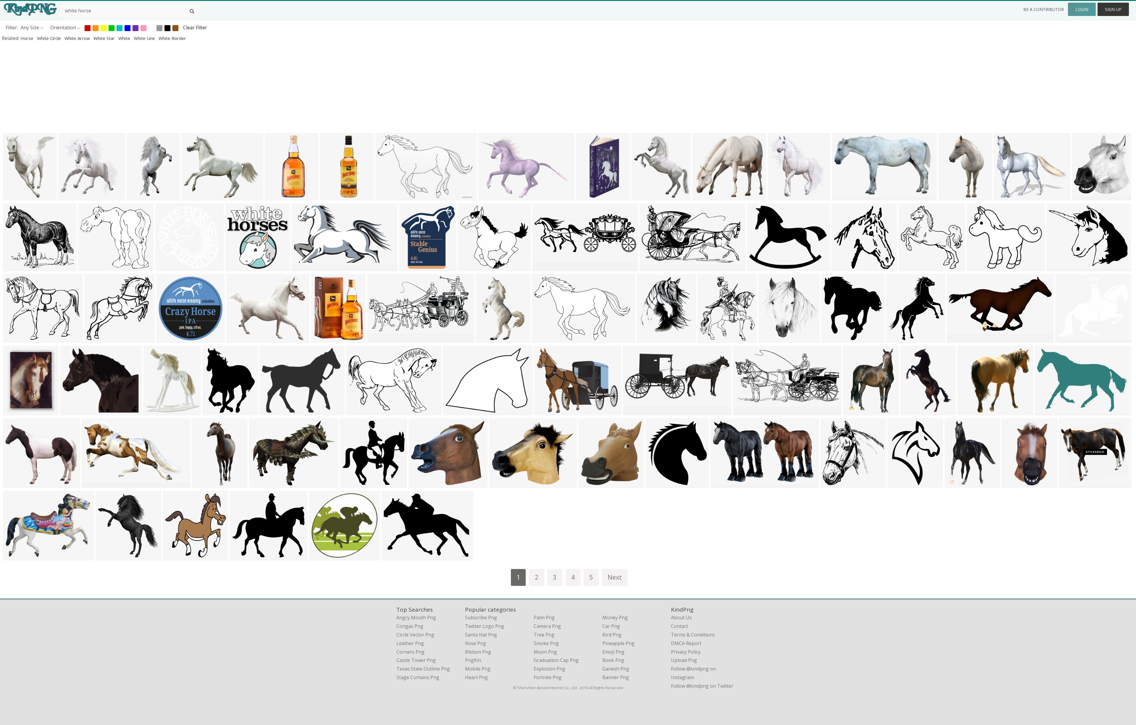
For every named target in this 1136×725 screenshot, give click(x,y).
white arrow (77, 38)
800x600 (843, 196)
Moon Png (545, 652)
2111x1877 (238, 267)
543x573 (589, 484)
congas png (409, 626)
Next (615, 577)
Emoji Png (613, 652)
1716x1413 (239, 339)
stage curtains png (417, 677)
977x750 (1057, 267)
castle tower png (416, 660)
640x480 (392, 556)
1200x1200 (278, 196)
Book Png (613, 660)
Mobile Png (477, 668)
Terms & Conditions (693, 634)
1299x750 (652, 267)
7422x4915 (545, 339)
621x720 (709, 339)
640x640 (1013, 484)
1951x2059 (176, 556)
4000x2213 (380, 339)
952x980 (351, 484)
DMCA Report (686, 643)
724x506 (1045, 411)
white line (145, 38)
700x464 (386, 196)
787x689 (420, 484)
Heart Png (476, 677)
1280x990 (455, 411)
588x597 (909, 267)
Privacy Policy (686, 652)
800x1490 (204, 484)
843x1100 (15, 411)
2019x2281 (644, 196)
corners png (410, 652)
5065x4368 (979, 267)
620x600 (703, 196)
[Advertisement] (177, 87)
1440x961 (15, 196)
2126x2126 (412, 267)
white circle (49, 38)
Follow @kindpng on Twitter (702, 686)
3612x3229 (16, 484)
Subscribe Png (481, 617)
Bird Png (612, 634)
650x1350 (332, 196)
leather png (410, 643)
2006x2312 (899, 339)
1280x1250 (322, 556)
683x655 (69, 196)
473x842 (949, 196)
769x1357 (138, 196)
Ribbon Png (478, 652)
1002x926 (1071, 484)
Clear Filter (195, 27)
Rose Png (475, 643)
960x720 (489, 196)
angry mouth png (416, 617)
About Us (681, 617)
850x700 (193, 196)
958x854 (89, 267)
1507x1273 (73, 411)
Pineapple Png (618, 643)
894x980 (656, 484)
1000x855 (15, 339)
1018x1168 (650, 339)
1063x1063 (169, 339)
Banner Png (615, 677)
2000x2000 (243, 556)
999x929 (469, 267)
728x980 (898, 484)
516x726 (956, 484)
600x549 (14, 267)
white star (104, 38)
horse (27, 38)
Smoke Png (546, 643)
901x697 (260, 484)
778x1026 (488, 339)
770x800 (843, 267)
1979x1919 (97, 339)
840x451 (958, 339)
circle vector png (415, 634)
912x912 (500, 484)
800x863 (832, 339)
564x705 (769, 339)
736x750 (107, 556)
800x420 (303, 267)
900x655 (93, 484)
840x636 (14, 556)
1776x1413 (547, 411)
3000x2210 (1068, 339)
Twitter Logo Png (484, 626)
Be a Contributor (1043, 9)
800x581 (357, 411)
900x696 (1005, 196)
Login (1081, 9)
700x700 (587, 196)
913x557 (721, 484)
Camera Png (547, 626)
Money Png (615, 617)
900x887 (968, 411)
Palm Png (544, 617)
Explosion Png (549, 668)
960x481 (744, 411)
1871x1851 (168, 267)
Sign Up (1113, 9)
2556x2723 (856, 411)
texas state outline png (423, 668)
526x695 (213, 411)
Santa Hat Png (481, 634)
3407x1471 (636, 411)
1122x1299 (781, 196)
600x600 (154, 411)
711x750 (831, 484)
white (124, 38)
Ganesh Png (615, 668)
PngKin (473, 660)
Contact (679, 626)
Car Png (611, 626)
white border (172, 38)
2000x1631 (272, 411)
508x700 (911, 411)
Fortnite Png (547, 677)
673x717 (1083, 196)
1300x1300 (545, 267)
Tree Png (544, 634)
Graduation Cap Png (556, 660)
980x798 (758, 267)
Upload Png (684, 660)
